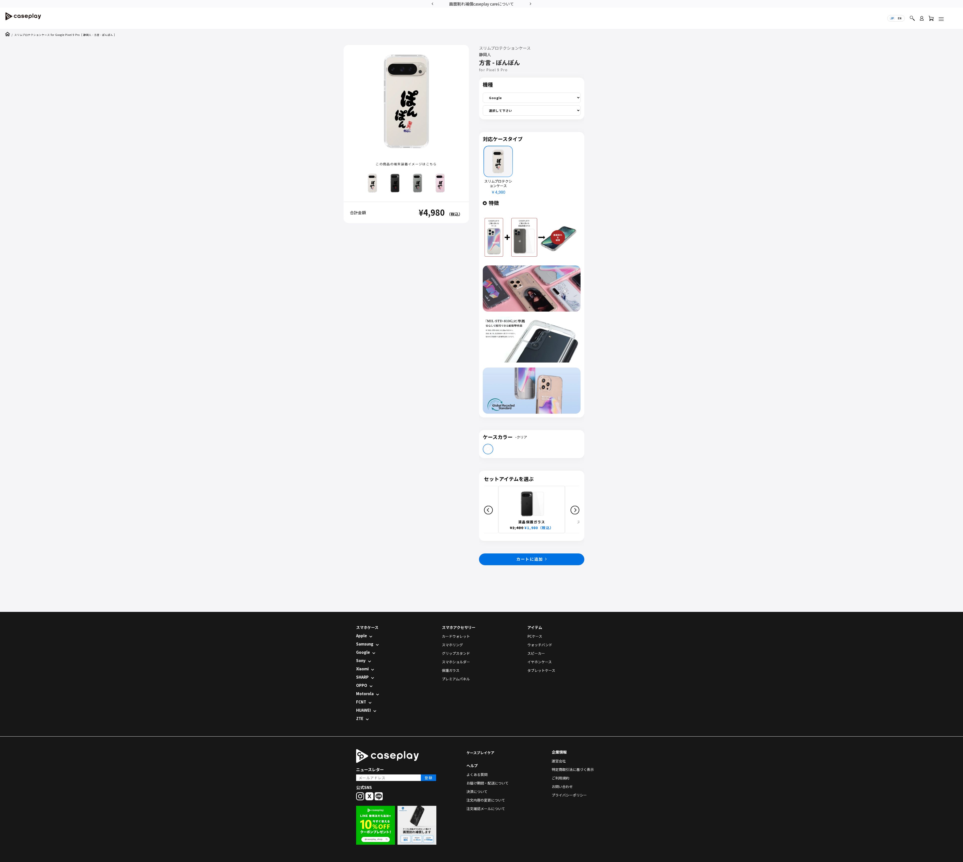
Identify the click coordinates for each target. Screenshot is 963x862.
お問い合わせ (562, 786)
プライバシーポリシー (569, 795)
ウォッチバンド (539, 644)
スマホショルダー (456, 661)
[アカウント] (922, 20)
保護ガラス (450, 670)
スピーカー (536, 653)
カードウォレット (456, 636)
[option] (483, 3)
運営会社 (559, 760)
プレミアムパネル (456, 678)
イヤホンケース (539, 661)
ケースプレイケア (480, 752)
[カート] (931, 19)
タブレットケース (541, 670)
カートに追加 (529, 559)
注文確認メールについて (485, 808)
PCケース (534, 636)
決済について (477, 791)
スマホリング (452, 644)
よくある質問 (477, 774)
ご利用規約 (560, 777)
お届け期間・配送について (487, 782)
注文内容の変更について (485, 800)
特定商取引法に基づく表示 (573, 769)
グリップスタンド (456, 653)
